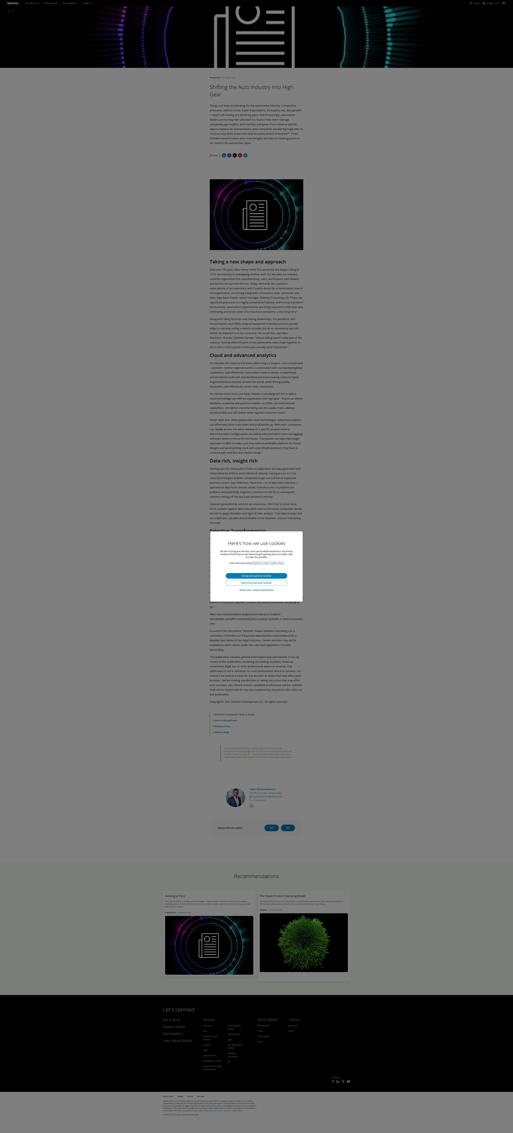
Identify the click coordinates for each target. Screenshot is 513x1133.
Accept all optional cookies (256, 575)
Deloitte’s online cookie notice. (268, 563)
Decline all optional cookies (256, 582)
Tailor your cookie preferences (256, 590)
